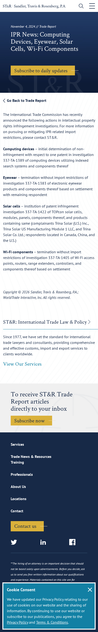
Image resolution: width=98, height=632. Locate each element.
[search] (80, 7)
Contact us (25, 526)
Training (17, 462)
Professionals (22, 474)
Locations (18, 498)
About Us (18, 486)
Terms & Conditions (52, 622)
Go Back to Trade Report (26, 100)
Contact (17, 510)
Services (17, 444)
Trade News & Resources (31, 456)
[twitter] (15, 542)
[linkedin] (44, 542)
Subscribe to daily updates (41, 70)
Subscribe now (29, 420)
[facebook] (73, 542)
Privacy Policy (17, 622)
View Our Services (22, 363)
